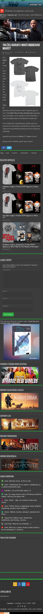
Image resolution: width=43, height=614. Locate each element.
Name (5, 291)
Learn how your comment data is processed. (19, 322)
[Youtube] (28, 584)
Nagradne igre (12, 15)
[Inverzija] (21, 3)
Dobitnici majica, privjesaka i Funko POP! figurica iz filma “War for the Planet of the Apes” (21, 246)
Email (5, 298)
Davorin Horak (9, 52)
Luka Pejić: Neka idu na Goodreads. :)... (18, 524)
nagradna (24, 153)
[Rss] (15, 584)
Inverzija (3, 609)
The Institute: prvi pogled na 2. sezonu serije (19, 11)
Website (5, 306)
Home (4, 15)
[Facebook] (19, 584)
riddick (34, 153)
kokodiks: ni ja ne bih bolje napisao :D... (18, 490)
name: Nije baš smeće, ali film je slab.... (18, 481)
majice (15, 153)
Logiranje (10, 603)
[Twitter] (24, 584)
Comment (6, 270)
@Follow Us (5, 592)
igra (7, 153)
